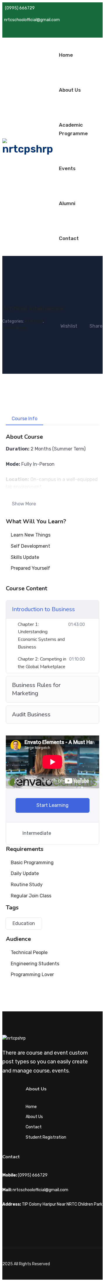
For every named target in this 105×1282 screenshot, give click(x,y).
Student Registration (46, 1137)
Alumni (67, 203)
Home (66, 55)
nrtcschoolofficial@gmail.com (32, 19)
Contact (69, 238)
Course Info (24, 418)
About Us (70, 90)
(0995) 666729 (20, 8)
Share (96, 326)
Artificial (34, 321)
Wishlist (68, 326)
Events (67, 168)
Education (24, 923)
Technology (14, 327)
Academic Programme (73, 129)
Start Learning (52, 805)
